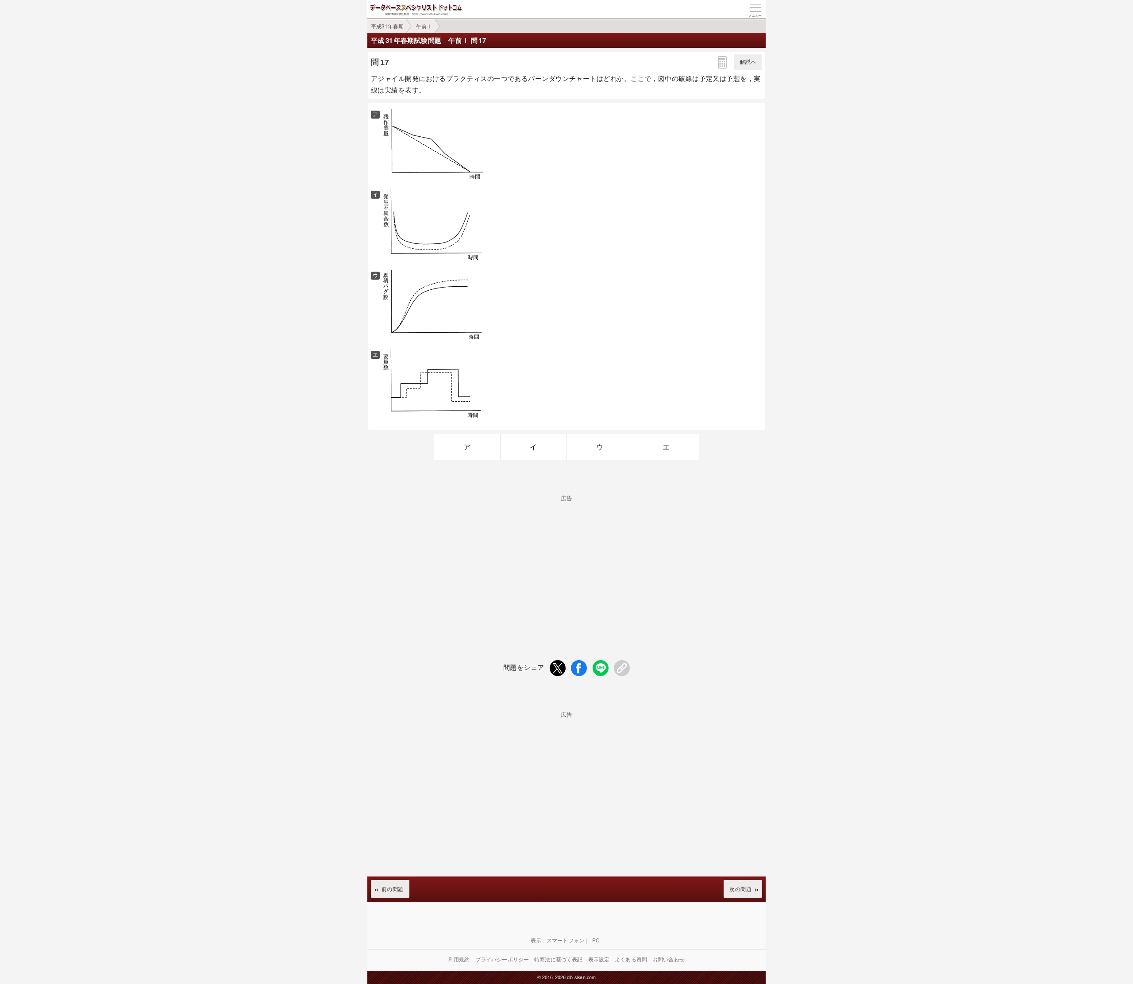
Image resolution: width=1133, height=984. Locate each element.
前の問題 (393, 888)
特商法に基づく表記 (558, 959)
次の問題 (740, 888)
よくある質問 (631, 959)
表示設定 (599, 959)
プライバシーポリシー (502, 959)
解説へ (748, 62)
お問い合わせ (668, 959)
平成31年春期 (387, 26)
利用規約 (459, 959)
